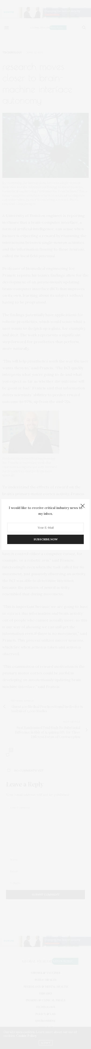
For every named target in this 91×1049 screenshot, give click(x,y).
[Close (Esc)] (82, 506)
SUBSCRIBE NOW (46, 539)
